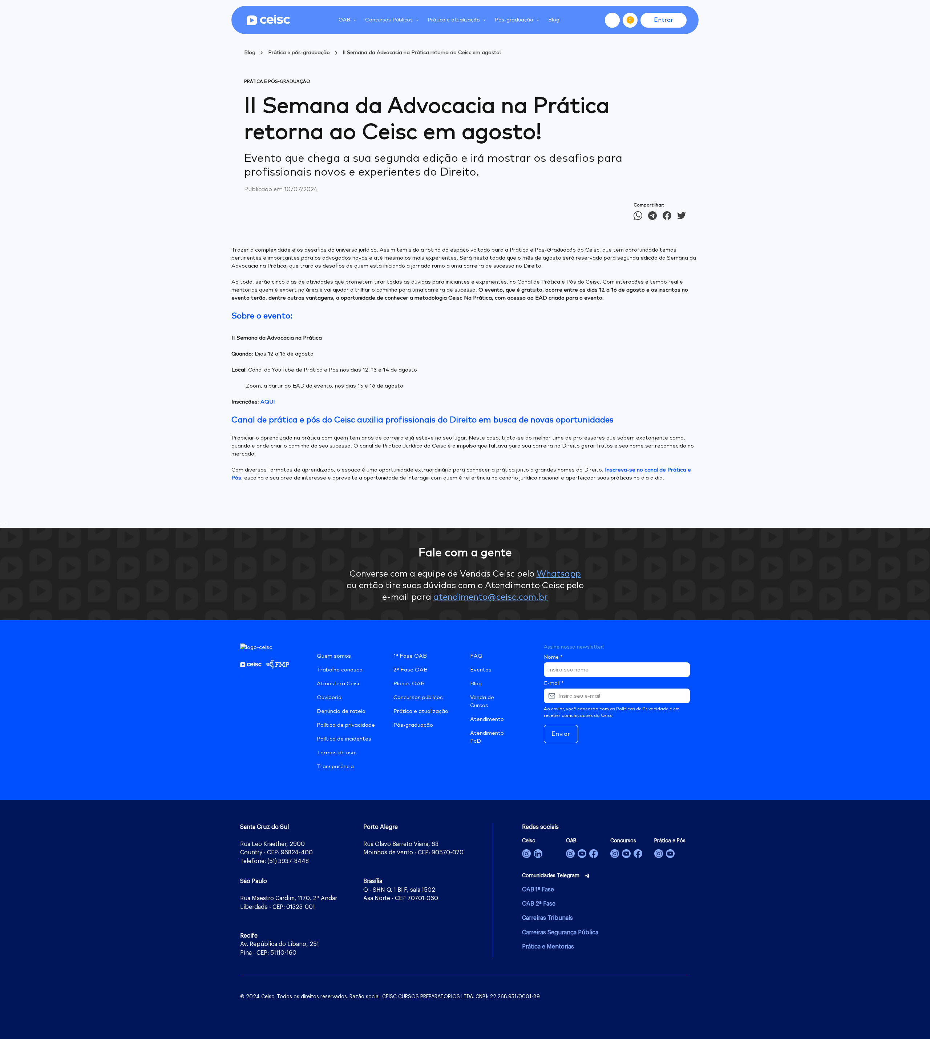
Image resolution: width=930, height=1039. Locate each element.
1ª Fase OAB (410, 656)
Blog (553, 20)
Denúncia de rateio (341, 711)
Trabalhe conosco (340, 670)
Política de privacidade (346, 725)
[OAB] (570, 853)
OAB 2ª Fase (538, 904)
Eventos (481, 670)
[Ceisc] (526, 853)
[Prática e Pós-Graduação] (658, 853)
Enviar (560, 734)
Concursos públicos (418, 697)
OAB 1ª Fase (538, 889)
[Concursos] (614, 853)
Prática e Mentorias (548, 947)
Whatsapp (559, 574)
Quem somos (334, 656)
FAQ (476, 656)
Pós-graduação (413, 725)
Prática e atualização (420, 711)
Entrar (663, 20)
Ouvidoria (329, 697)
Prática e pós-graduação (299, 52)
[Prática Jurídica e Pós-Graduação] (670, 853)
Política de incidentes (344, 739)
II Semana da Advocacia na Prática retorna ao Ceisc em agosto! (422, 52)
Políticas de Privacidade (642, 709)
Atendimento (487, 719)
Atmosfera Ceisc (339, 683)
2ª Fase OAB (410, 670)
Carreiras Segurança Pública (560, 932)
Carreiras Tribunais (547, 918)
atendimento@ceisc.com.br (490, 597)
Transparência (335, 766)
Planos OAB (409, 683)
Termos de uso (336, 752)
